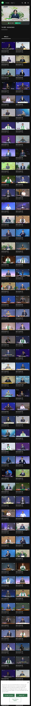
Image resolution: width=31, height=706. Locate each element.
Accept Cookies (9, 695)
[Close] (28, 682)
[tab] (6, 37)
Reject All (21, 695)
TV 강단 (3, 27)
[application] (15, 13)
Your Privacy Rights (15, 699)
